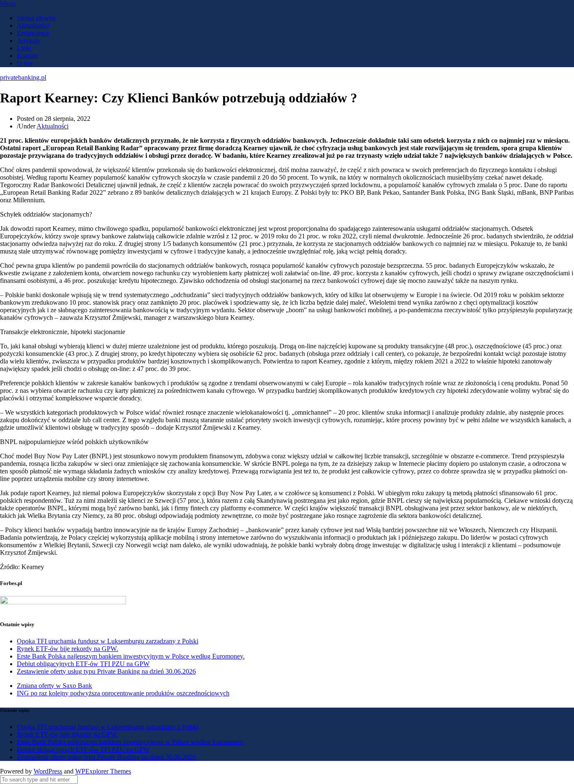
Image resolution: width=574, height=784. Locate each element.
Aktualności (33, 25)
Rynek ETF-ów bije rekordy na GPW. (67, 648)
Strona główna (36, 17)
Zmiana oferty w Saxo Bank (54, 685)
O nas (24, 63)
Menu (8, 3)
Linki (24, 48)
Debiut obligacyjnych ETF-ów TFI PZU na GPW (83, 663)
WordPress (48, 771)
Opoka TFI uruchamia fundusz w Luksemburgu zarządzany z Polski (107, 641)
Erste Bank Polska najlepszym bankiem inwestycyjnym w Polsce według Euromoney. (131, 656)
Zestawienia (33, 33)
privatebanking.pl (23, 77)
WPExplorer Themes (103, 771)
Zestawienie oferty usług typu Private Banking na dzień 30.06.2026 (106, 671)
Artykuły (29, 40)
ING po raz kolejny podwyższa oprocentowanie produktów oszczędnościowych (123, 693)
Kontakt (27, 55)
